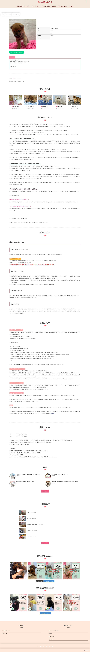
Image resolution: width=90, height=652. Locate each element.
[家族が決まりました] (15, 100)
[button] (86, 1)
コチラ (31, 336)
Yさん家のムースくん (31, 512)
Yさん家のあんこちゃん (32, 530)
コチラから (52, 413)
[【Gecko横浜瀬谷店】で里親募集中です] (18, 570)
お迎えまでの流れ (52, 636)
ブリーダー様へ (5, 633)
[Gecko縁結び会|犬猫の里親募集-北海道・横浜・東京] (45, 2)
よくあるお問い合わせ (6, 630)
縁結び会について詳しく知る (54, 630)
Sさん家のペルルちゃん (32, 518)
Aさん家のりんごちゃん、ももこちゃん (35, 524)
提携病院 (50, 633)
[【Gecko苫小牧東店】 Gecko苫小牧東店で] (36, 602)
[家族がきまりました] (30, 100)
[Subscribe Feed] (52, 646)
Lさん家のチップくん (31, 535)
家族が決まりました (15, 108)
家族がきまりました (30, 108)
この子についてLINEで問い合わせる (16, 52)
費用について (51, 639)
